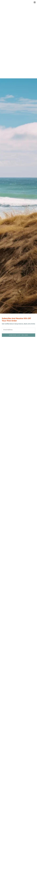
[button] (34, 2)
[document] (18, 435)
